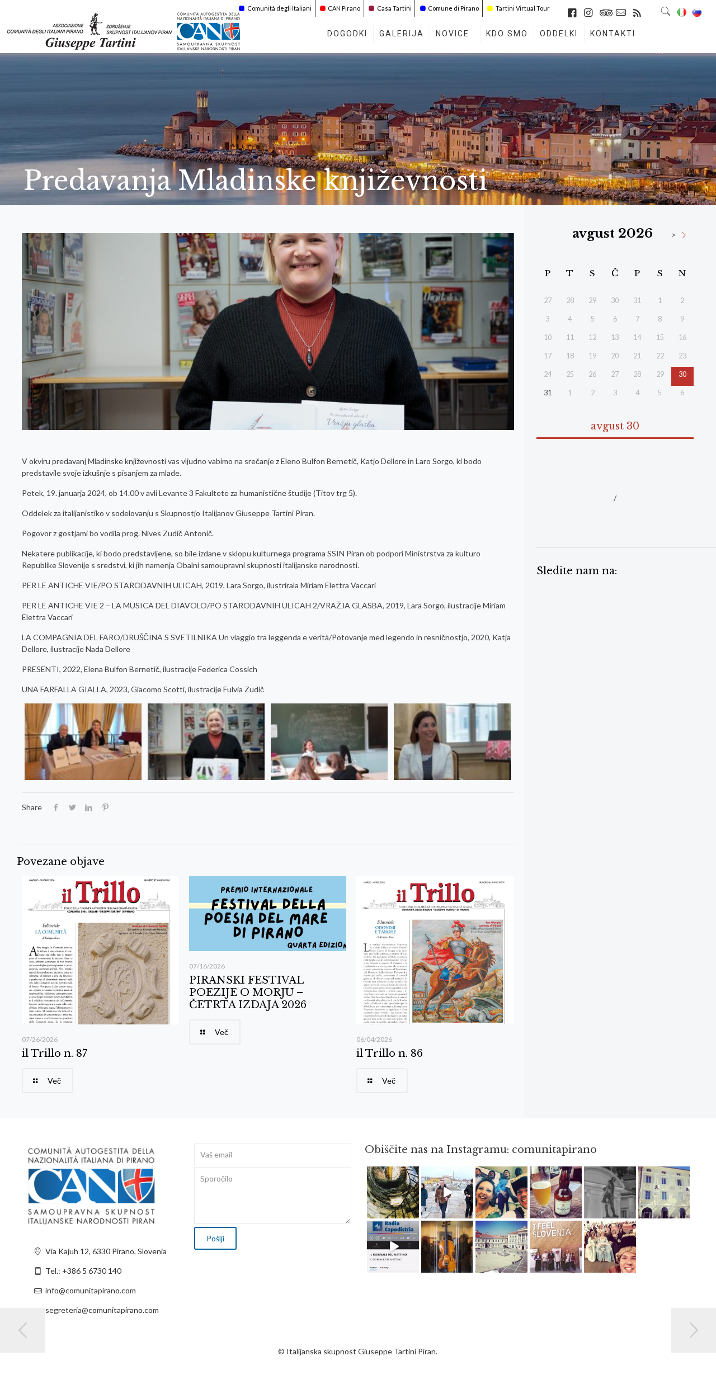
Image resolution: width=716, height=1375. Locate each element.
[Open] (393, 1192)
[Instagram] (412, 1211)
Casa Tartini (394, 8)
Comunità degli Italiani (279, 8)
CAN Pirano (344, 8)
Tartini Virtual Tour (523, 8)
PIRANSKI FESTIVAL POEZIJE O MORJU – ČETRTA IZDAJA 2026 (248, 992)
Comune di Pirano (453, 8)
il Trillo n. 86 (389, 1053)
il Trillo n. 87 (54, 1053)
